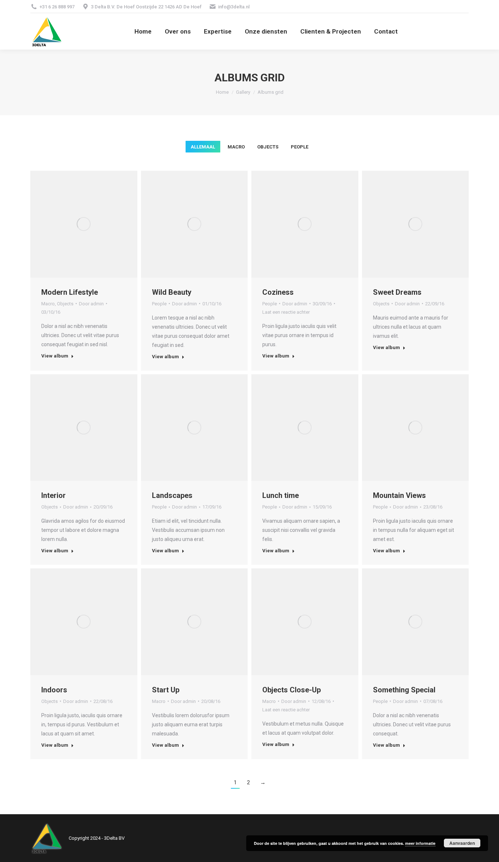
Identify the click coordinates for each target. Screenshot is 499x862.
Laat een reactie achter (286, 312)
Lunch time (280, 495)
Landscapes (172, 495)
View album (54, 356)
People (299, 147)
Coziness (278, 292)
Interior (53, 495)
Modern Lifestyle (69, 292)
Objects (267, 147)
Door (91, 303)
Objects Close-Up (291, 689)
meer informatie (420, 843)
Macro (236, 147)
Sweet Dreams (397, 292)
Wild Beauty (171, 292)
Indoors (54, 689)
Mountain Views (399, 495)
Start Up (165, 689)
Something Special (404, 689)
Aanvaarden (462, 843)
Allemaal (203, 147)
